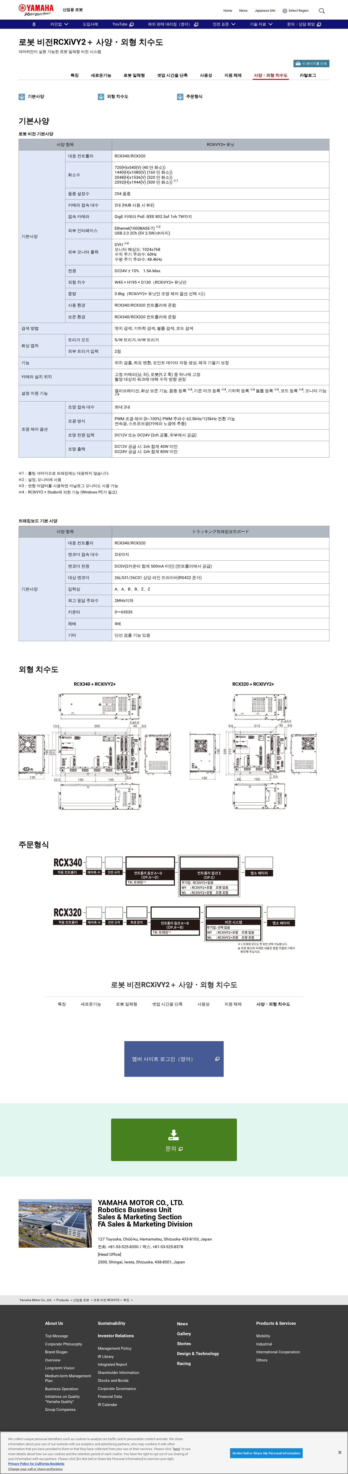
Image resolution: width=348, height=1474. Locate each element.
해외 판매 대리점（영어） (170, 24)
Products (62, 1300)
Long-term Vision (59, 1368)
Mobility (263, 1336)
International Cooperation (278, 1352)
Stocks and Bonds (113, 1380)
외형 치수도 (117, 96)
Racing (184, 1363)
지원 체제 (233, 75)
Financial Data (110, 1396)
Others (261, 1360)
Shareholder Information (118, 1372)
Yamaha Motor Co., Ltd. (36, 1300)
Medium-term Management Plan (68, 1378)
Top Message (56, 1336)
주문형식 (194, 96)
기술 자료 (258, 24)
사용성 (206, 75)
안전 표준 (221, 24)
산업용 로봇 (81, 1300)
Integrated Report (112, 1364)
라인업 (56, 24)
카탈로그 (308, 75)
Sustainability (111, 1323)
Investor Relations (116, 1335)
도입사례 (90, 24)
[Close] (339, 1452)
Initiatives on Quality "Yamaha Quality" (62, 1399)
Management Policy (114, 1348)
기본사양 (36, 96)
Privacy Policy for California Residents (36, 1464)
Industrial (264, 1344)
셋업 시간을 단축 (172, 75)
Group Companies (60, 1409)
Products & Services (276, 1323)
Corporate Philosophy (63, 1344)
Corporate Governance (117, 1388)
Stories (184, 1343)
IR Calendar (107, 1404)
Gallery (184, 1333)
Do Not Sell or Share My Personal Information (266, 1453)
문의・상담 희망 (301, 24)
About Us (54, 1323)
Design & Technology (198, 1353)
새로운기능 (101, 75)
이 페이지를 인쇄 (314, 63)
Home (227, 10)
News (243, 10)
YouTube (120, 24)
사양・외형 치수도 (271, 75)
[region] (174, 1452)
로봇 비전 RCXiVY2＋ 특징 (111, 1300)
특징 (75, 75)
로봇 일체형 (134, 75)
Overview (52, 1360)
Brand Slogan (56, 1352)
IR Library (106, 1356)
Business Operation (61, 1389)
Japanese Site (265, 10)
